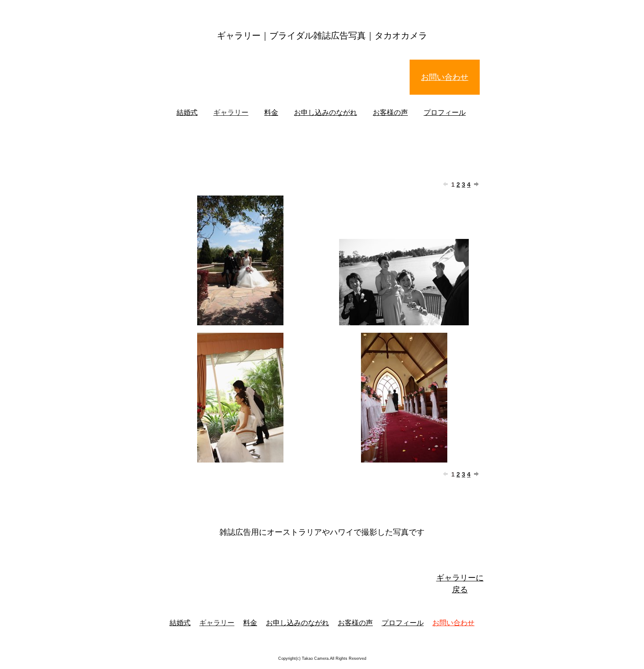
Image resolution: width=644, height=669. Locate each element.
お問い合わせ (444, 77)
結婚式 (187, 112)
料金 (271, 112)
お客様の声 (390, 112)
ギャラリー (230, 112)
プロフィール (445, 112)
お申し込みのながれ (325, 112)
